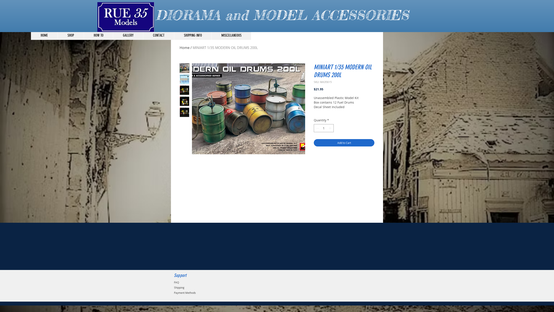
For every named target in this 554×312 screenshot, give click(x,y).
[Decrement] (317, 128)
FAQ (176, 282)
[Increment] (330, 128)
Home (185, 47)
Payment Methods (185, 292)
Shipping (179, 287)
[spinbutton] (324, 128)
